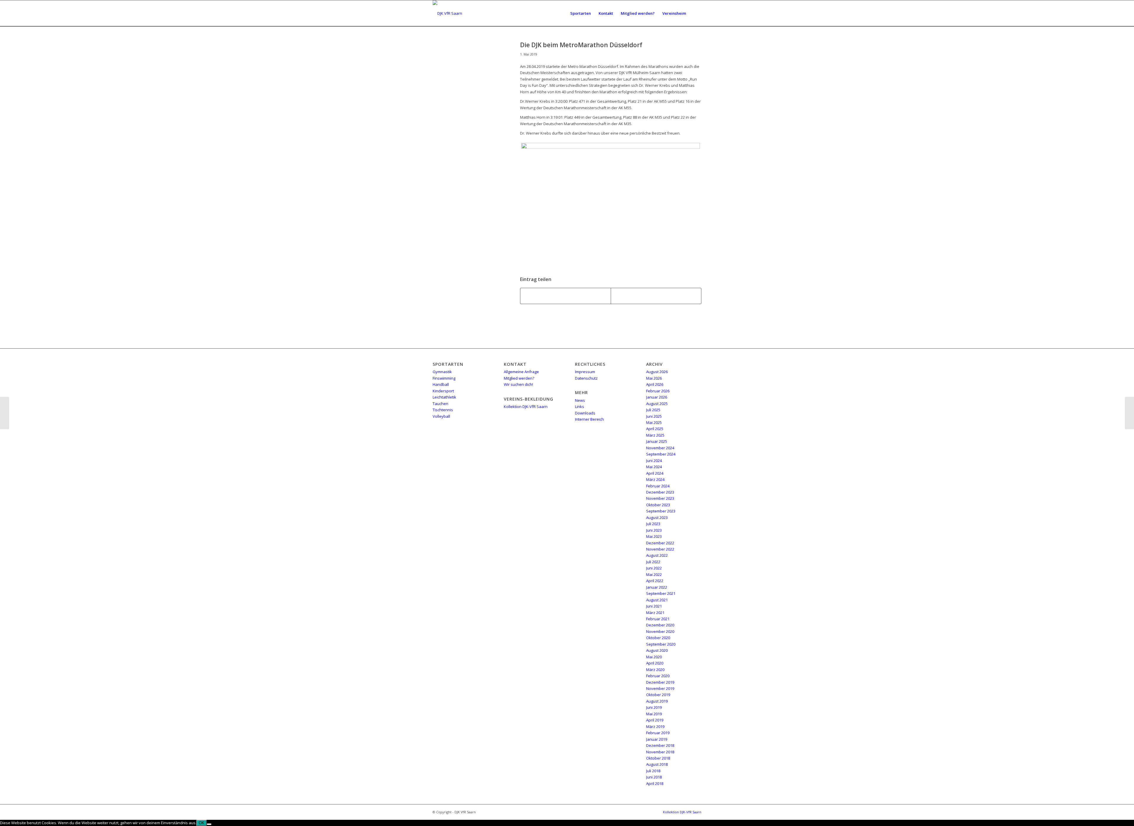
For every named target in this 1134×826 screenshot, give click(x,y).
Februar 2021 (657, 618)
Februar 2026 (657, 391)
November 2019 (660, 688)
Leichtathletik (444, 397)
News (580, 400)
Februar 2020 (657, 675)
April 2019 (654, 720)
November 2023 (660, 498)
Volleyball (441, 416)
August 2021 (657, 600)
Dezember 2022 (660, 543)
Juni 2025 (654, 416)
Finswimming (444, 378)
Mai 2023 (654, 536)
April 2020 (654, 663)
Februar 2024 (657, 486)
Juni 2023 (654, 530)
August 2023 (657, 517)
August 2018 (657, 764)
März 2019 (655, 726)
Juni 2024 (654, 460)
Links (579, 406)
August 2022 (657, 555)
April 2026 (654, 384)
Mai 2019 (654, 713)
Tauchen (440, 403)
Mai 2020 (654, 657)
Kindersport (443, 391)
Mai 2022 (654, 574)
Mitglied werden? (519, 378)
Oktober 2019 (658, 694)
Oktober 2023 (658, 504)
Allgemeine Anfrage (521, 371)
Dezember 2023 (660, 492)
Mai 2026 (654, 378)
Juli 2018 (653, 770)
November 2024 (660, 447)
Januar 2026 (656, 397)
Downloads (585, 413)
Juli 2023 (653, 523)
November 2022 (660, 549)
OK (201, 823)
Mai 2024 (654, 466)
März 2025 (655, 435)
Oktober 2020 (658, 637)
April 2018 (654, 783)
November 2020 (660, 631)
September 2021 (660, 593)
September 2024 (660, 454)
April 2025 (654, 428)
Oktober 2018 (658, 758)
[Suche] (695, 13)
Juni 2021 (654, 606)
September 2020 (660, 644)
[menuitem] (580, 13)
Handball (441, 384)
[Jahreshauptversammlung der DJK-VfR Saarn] (4, 413)
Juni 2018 (654, 777)
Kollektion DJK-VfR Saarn (526, 406)
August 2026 (657, 371)
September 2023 (660, 511)
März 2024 (655, 479)
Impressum (585, 371)
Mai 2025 (654, 422)
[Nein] (209, 824)
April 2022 (654, 580)
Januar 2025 (656, 441)
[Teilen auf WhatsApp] (565, 295)
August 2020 (657, 650)
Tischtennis (443, 409)
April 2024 (654, 473)
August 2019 (657, 701)
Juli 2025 (653, 409)
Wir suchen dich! (518, 384)
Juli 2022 (653, 561)
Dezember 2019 (660, 682)
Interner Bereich (589, 419)
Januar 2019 (656, 739)
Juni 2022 (654, 568)
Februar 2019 (657, 732)
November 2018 (660, 752)
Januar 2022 (656, 587)
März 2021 (655, 612)
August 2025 (657, 403)
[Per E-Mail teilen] (656, 295)
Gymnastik (442, 371)
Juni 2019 (654, 707)
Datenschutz (586, 378)
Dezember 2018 (660, 745)
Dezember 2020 (660, 625)
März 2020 (655, 669)
